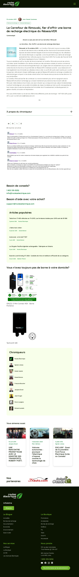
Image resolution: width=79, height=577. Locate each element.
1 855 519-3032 (13, 190)
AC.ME (5, 553)
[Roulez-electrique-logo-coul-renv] (11, 4)
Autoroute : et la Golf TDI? (18, 237)
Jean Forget (18, 396)
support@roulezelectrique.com (20, 204)
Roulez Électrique (23, 221)
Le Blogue (6, 547)
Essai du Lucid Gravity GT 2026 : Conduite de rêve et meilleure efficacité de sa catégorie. (39, 256)
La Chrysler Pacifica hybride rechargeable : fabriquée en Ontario (31, 246)
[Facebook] (45, 563)
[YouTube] (42, 563)
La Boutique (7, 550)
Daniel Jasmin (19, 371)
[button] (74, 4)
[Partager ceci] (13, 123)
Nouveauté (44, 538)
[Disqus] (39, 150)
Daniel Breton (22, 230)
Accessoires (44, 521)
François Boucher (20, 383)
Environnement (8, 530)
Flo (42, 530)
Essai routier (7, 533)
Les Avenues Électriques (11, 556)
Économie (6, 527)
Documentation (8, 524)
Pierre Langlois (19, 402)
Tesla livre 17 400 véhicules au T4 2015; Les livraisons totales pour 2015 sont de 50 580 (38, 218)
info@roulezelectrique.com (18, 193)
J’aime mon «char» (15, 228)
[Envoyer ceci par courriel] (9, 123)
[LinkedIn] (52, 563)
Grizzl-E (43, 535)
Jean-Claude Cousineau (29, 19)
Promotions (44, 518)
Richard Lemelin (19, 408)
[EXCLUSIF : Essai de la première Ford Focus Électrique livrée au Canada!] (62, 447)
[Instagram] (49, 563)
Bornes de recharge (9, 521)
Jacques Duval (19, 389)
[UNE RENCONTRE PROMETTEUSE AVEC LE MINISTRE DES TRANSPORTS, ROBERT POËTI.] (16, 447)
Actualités (6, 518)
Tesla (42, 533)
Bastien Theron (21, 258)
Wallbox (43, 527)
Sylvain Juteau (19, 365)
